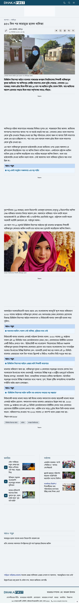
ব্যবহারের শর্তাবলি (26, 597)
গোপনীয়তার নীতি (12, 597)
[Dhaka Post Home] (13, 592)
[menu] (73, 2)
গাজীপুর (13, 20)
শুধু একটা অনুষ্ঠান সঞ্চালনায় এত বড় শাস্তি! (23, 170)
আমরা (56, 597)
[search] (69, 2)
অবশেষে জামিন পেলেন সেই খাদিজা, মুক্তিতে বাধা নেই (27, 331)
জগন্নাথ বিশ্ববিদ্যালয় (33, 422)
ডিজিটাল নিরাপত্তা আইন (11, 422)
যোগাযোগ (37, 597)
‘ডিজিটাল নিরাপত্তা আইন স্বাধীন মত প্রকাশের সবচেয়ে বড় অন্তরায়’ (32, 392)
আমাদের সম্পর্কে (47, 597)
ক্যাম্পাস (6, 20)
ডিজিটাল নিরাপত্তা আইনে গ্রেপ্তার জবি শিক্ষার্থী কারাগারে (28, 363)
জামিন (22, 422)
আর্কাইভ (62, 597)
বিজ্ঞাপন (69, 597)
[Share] (56, 30)
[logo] (14, 2)
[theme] (64, 3)
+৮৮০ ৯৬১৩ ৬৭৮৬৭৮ (60, 601)
